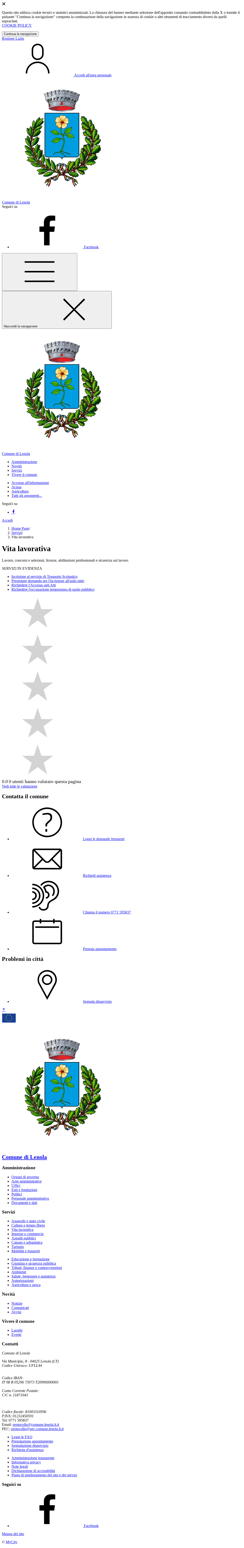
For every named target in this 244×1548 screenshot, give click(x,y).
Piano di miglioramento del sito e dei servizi (44, 1475)
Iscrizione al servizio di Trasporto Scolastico (44, 576)
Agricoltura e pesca (26, 1285)
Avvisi (16, 1312)
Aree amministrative (26, 1181)
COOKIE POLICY (17, 25)
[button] (24, 462)
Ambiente (18, 1272)
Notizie (16, 1303)
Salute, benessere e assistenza (33, 1276)
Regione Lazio (13, 38)
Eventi (16, 1335)
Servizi (16, 533)
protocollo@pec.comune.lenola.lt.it (37, 1429)
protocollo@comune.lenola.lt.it (36, 1425)
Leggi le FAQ (21, 1437)
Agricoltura (20, 491)
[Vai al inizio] (4, 1010)
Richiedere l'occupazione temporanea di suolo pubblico (52, 589)
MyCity (11, 1542)
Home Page (20, 528)
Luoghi (16, 1330)
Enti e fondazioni (24, 1190)
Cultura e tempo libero (28, 1225)
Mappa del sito (13, 1534)
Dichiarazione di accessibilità (33, 1471)
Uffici (15, 1185)
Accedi (7, 520)
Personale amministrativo (30, 1198)
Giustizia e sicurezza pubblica (33, 1263)
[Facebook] (13, 512)
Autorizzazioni (22, 1280)
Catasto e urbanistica (26, 1242)
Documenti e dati (24, 1203)
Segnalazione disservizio (29, 1445)
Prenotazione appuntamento (32, 1441)
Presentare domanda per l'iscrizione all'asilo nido (47, 581)
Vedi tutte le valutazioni (19, 786)
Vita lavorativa (22, 1230)
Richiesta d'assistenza (27, 1450)
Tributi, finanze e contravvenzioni (36, 1268)
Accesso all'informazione (30, 483)
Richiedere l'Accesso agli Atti (33, 585)
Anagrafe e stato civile (28, 1221)
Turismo (17, 1247)
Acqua (16, 487)
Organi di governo (25, 1177)
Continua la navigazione (20, 34)
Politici (16, 1194)
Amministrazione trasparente (32, 1458)
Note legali (19, 1466)
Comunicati (20, 1308)
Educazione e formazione (30, 1259)
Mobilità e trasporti (25, 1251)
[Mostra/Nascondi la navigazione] (39, 272)
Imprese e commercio (27, 1234)
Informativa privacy (26, 1462)
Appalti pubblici (23, 1238)
